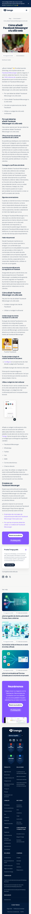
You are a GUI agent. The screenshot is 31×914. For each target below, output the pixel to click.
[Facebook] (10, 740)
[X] (17, 740)
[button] (26, 10)
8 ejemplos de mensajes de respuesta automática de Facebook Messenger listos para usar (16, 517)
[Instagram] (21, 740)
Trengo (4, 436)
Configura (7, 362)
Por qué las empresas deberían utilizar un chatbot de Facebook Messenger (14, 525)
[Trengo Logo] (15, 730)
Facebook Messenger (9, 73)
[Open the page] (15, 3)
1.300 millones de (9, 77)
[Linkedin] (14, 740)
